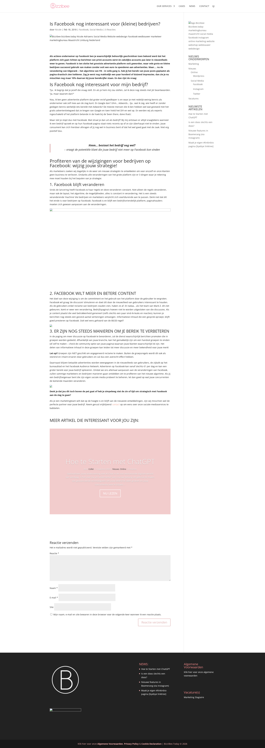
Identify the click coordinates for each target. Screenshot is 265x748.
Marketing (193, 63)
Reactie (54, 553)
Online (123, 469)
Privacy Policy (131, 743)
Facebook (83, 29)
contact (116, 404)
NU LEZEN (110, 493)
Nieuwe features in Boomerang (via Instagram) (198, 134)
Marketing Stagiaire (194, 697)
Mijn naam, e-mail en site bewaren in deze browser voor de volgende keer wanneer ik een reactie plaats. (107, 614)
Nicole (58, 29)
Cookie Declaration (151, 743)
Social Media (96, 29)
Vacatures (193, 98)
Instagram (198, 89)
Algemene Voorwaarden (110, 743)
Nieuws (115, 469)
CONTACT (204, 6)
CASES (182, 6)
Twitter (196, 93)
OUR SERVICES (164, 6)
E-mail (54, 597)
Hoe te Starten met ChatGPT (110, 461)
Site (52, 607)
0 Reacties (110, 29)
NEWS (192, 6)
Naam (54, 588)
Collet (91, 469)
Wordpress (198, 75)
